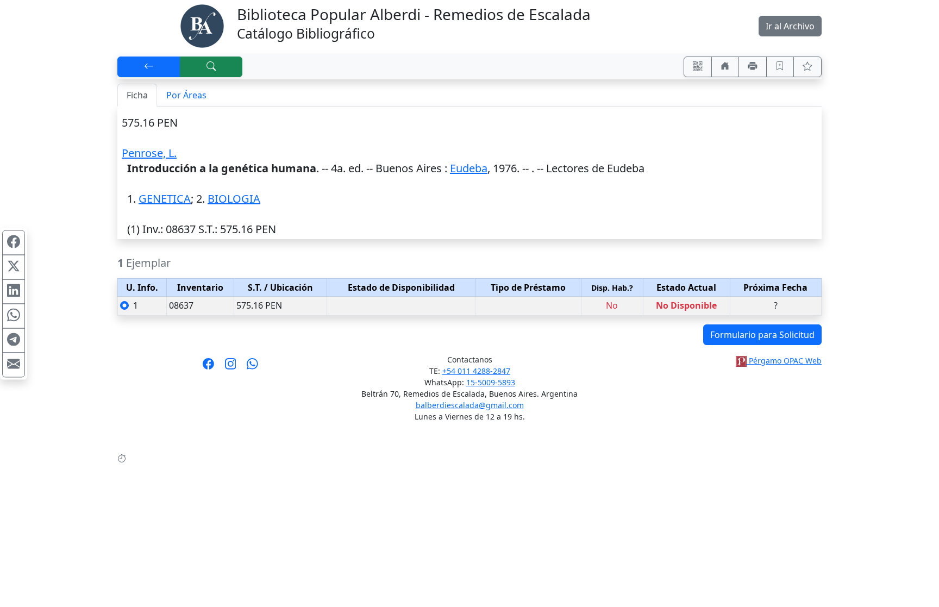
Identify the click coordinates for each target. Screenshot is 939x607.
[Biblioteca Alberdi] (202, 25)
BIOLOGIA (234, 198)
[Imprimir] (752, 67)
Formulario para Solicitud (762, 335)
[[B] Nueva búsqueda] (211, 67)
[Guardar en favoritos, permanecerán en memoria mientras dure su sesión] (780, 67)
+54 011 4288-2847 (476, 371)
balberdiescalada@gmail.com (470, 405)
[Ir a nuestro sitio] (725, 67)
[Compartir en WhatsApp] (13, 315)
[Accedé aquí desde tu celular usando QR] (698, 67)
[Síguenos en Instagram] (231, 367)
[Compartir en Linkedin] (13, 291)
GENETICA (165, 198)
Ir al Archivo (790, 26)
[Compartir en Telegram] (13, 340)
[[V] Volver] (148, 67)
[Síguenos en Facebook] (208, 367)
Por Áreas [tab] (186, 95)
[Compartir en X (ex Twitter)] (13, 266)
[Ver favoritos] (807, 67)
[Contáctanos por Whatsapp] (252, 367)
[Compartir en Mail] (13, 364)
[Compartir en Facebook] (13, 242)
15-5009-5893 (490, 382)
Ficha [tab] (137, 95)
